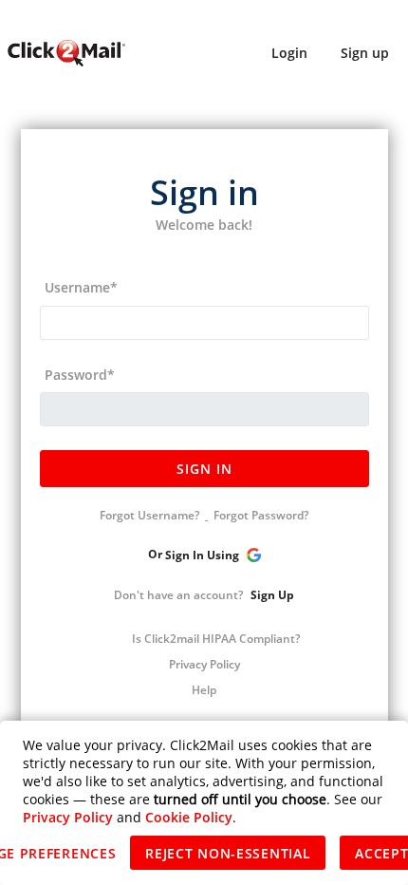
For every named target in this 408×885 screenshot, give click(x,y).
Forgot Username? (149, 515)
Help (204, 690)
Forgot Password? (260, 515)
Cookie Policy (188, 817)
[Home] (66, 52)
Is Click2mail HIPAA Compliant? (216, 639)
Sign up (365, 53)
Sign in (204, 469)
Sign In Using (203, 556)
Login (289, 53)
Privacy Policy (204, 664)
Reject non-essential (227, 853)
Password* (80, 375)
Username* (81, 287)
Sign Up (272, 595)
